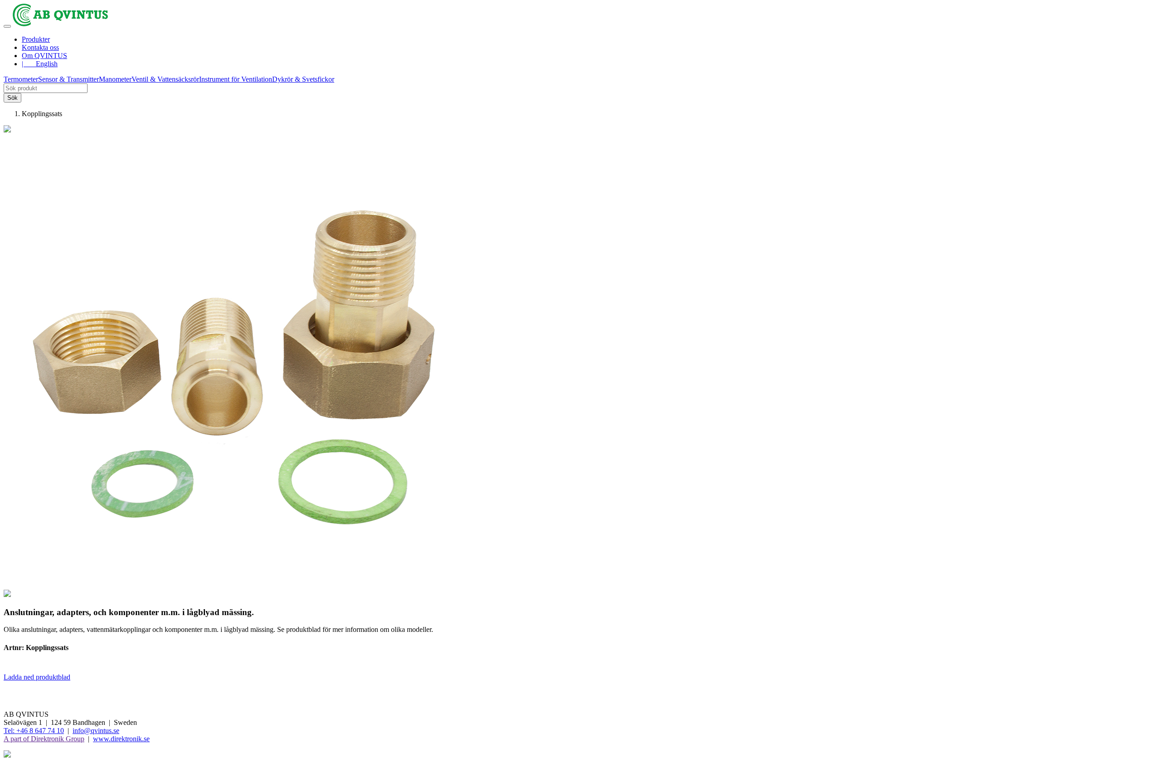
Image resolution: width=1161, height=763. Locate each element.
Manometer (115, 79)
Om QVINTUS (44, 55)
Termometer (21, 79)
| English (40, 64)
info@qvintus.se (96, 730)
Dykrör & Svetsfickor (303, 79)
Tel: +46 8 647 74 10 (34, 730)
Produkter (36, 39)
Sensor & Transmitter (68, 79)
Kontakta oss (40, 47)
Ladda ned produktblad (37, 677)
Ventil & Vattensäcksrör (165, 79)
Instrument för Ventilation (235, 79)
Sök (12, 97)
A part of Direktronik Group (44, 739)
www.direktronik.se (121, 739)
